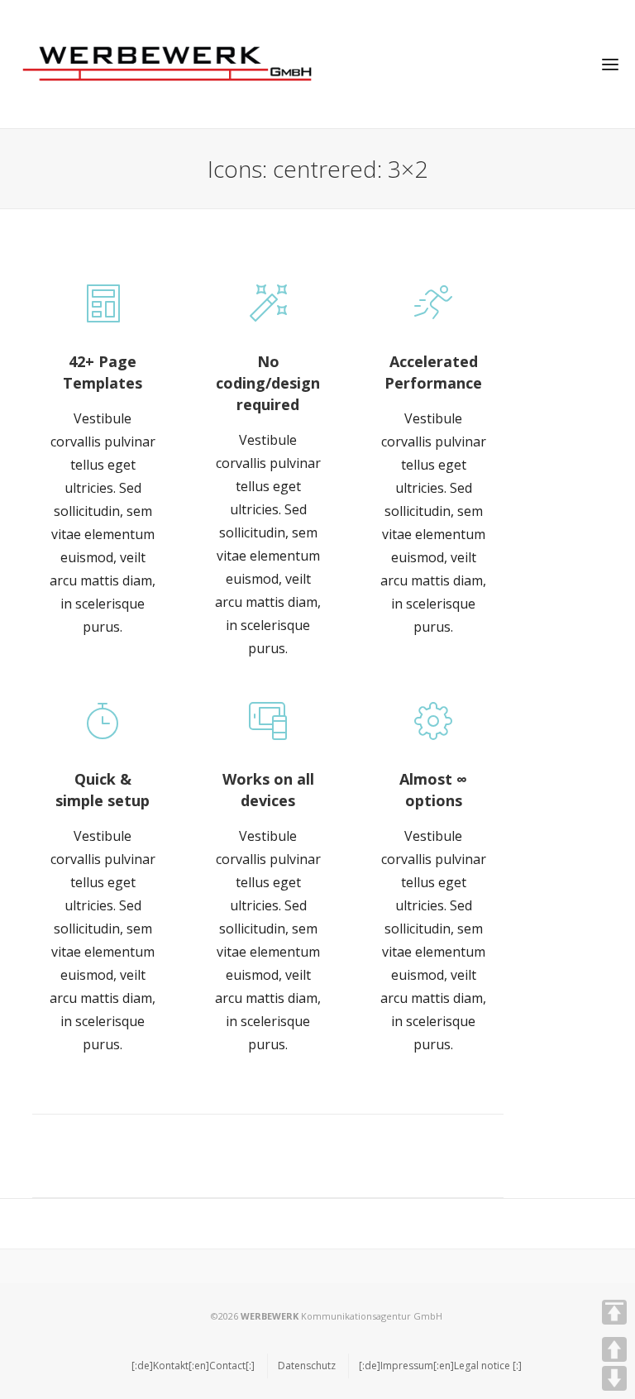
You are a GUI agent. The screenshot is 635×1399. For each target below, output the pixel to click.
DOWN (614, 1378)
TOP (614, 1312)
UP (614, 1349)
